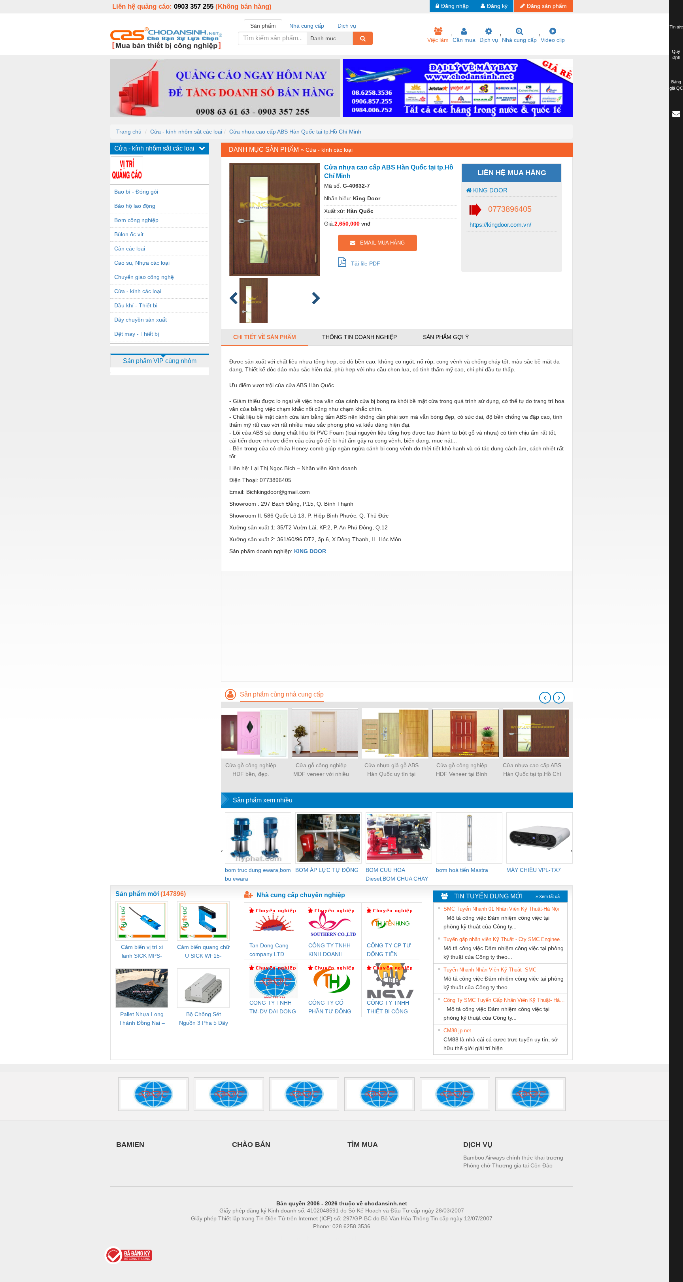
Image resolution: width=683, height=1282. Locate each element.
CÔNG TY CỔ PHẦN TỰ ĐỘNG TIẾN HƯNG (329, 1008)
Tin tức (676, 26)
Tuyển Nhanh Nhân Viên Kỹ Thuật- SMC (489, 970)
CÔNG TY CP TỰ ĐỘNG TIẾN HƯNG (389, 950)
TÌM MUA (362, 1144)
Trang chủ (129, 131)
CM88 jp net (457, 1031)
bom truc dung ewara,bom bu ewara (258, 874)
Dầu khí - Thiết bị (135, 305)
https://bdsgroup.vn (331, 1238)
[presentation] (545, 698)
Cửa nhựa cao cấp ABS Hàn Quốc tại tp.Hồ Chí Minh (295, 131)
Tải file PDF (363, 263)
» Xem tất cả (548, 896)
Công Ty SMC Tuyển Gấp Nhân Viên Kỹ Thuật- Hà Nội (504, 1000)
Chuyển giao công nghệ (144, 277)
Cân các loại (129, 248)
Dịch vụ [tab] (347, 26)
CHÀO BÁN (251, 1144)
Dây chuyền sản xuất (140, 319)
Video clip (553, 40)
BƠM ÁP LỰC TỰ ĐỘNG (326, 870)
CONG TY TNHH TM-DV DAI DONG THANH (272, 1008)
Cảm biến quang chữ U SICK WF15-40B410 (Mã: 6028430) (203, 952)
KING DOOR (490, 190)
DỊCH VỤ (477, 1144)
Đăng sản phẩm (547, 6)
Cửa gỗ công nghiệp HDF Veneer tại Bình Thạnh (461, 770)
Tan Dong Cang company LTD (269, 949)
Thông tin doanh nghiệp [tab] (359, 337)
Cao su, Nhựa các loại (142, 263)
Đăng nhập (455, 6)
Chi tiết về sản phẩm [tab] (264, 337)
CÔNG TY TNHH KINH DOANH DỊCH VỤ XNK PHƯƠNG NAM (329, 950)
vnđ (365, 223)
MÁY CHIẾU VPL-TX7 (533, 870)
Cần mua (464, 40)
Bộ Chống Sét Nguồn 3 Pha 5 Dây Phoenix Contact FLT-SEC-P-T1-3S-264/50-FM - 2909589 (203, 1019)
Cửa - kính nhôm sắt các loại (186, 131)
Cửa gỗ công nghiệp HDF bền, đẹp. (250, 769)
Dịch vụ (488, 40)
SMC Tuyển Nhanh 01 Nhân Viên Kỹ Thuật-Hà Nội (501, 909)
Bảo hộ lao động (134, 206)
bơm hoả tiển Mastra (462, 870)
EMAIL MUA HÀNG (380, 243)
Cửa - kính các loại (137, 291)
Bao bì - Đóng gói (136, 191)
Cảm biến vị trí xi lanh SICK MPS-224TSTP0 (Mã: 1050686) (142, 952)
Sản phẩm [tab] (263, 26)
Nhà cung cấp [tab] (306, 26)
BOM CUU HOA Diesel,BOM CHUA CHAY (397, 874)
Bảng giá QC (676, 84)
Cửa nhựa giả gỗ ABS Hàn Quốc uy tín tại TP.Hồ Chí (391, 770)
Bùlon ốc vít (128, 234)
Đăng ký (497, 6)
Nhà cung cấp (519, 40)
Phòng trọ (290, 1238)
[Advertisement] (396, 626)
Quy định (676, 54)
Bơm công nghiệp (136, 220)
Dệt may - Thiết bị (136, 334)
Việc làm (438, 40)
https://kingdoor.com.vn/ (499, 224)
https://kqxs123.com (380, 1238)
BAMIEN (130, 1144)
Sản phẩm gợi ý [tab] (446, 337)
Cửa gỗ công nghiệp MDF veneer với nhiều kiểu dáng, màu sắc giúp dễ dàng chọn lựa (321, 770)
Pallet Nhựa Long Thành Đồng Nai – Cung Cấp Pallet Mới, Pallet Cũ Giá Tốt (142, 1019)
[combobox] (350, 38)
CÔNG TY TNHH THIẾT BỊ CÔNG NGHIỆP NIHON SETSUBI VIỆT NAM (388, 1008)
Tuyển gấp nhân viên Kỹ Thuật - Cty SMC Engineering (504, 939)
